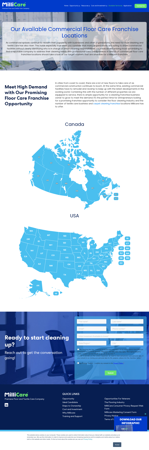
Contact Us (141, 6)
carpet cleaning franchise (106, 103)
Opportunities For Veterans (117, 399)
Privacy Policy (87, 439)
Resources (84, 6)
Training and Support (72, 416)
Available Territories (115, 6)
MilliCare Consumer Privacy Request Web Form (123, 407)
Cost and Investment (98, 6)
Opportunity (74, 6)
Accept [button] (117, 445)
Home (66, 6)
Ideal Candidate (70, 402)
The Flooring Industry (114, 402)
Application (128, 6)
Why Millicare (68, 413)
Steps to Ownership (71, 406)
